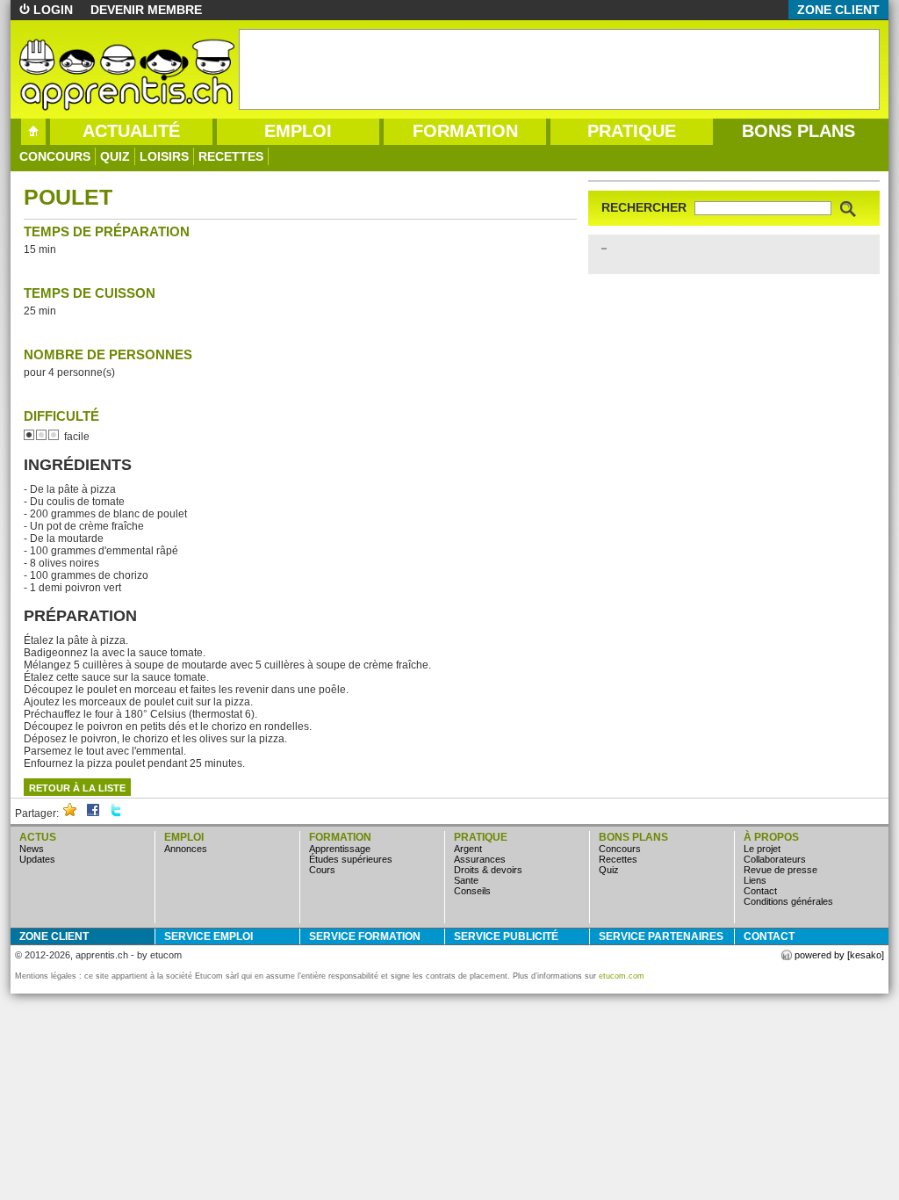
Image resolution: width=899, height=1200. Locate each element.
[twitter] (115, 813)
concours (54, 156)
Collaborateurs (775, 859)
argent (468, 848)
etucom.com (621, 976)
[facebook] (93, 813)
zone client (838, 10)
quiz (115, 156)
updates (37, 859)
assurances (480, 859)
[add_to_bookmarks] (70, 813)
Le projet (762, 848)
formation (465, 131)
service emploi (208, 936)
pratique (631, 131)
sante (466, 880)
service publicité (506, 936)
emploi (298, 131)
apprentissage (339, 848)
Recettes (230, 156)
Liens (755, 880)
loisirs (164, 156)
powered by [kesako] (839, 955)
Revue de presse (780, 869)
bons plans (798, 131)
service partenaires (661, 936)
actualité (131, 131)
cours (322, 869)
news (31, 848)
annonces (185, 848)
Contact (760, 891)
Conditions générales (788, 901)
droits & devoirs (488, 869)
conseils (472, 891)
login (53, 10)
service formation (365, 936)
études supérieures (350, 859)
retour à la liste (77, 788)
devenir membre (146, 10)
